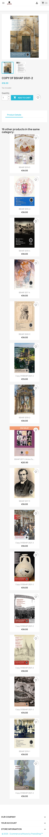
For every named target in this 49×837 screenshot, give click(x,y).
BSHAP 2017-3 (24, 501)
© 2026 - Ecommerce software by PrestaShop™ (22, 834)
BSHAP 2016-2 (24, 209)
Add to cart (22, 97)
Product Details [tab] (14, 115)
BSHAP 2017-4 (24, 292)
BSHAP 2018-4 (24, 251)
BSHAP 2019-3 (24, 167)
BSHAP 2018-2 (24, 417)
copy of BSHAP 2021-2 (24, 376)
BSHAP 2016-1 (24, 751)
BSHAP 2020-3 (24, 334)
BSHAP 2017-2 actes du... (24, 459)
